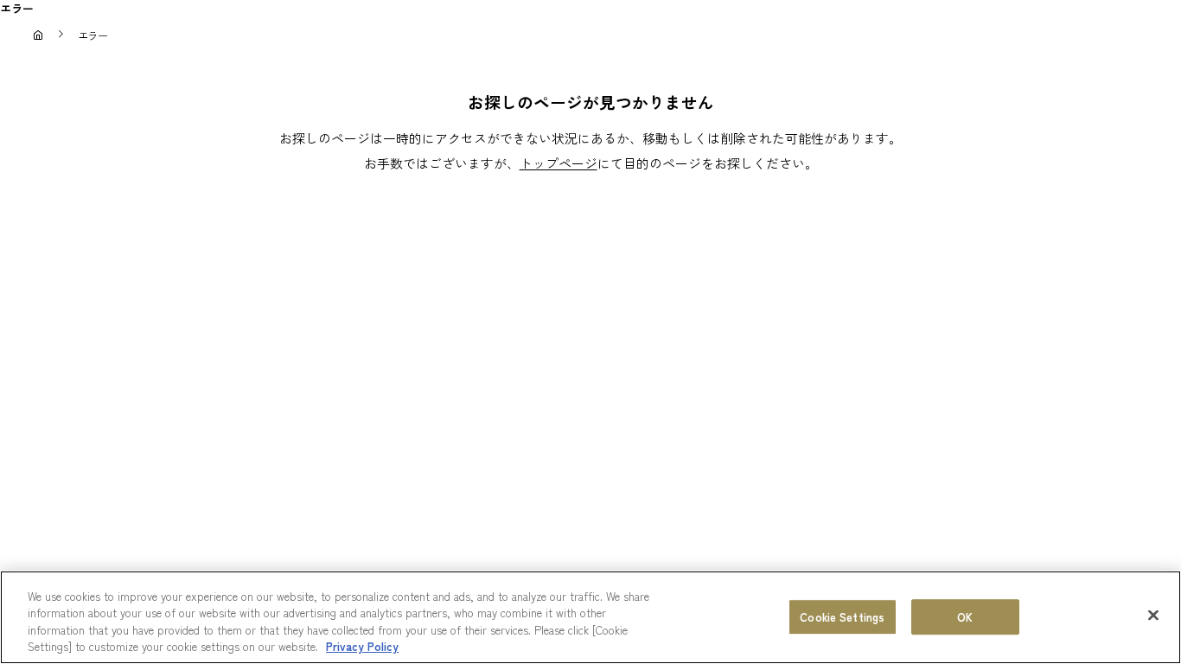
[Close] (1153, 615)
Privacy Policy (362, 646)
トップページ (558, 163)
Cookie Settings (842, 617)
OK (965, 617)
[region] (590, 617)
